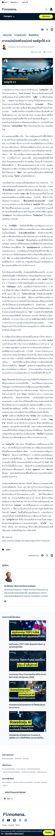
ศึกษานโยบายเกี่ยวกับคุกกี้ (14, 834)
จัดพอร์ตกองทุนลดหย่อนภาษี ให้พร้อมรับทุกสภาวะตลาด (27, 706)
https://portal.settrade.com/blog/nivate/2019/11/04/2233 (26, 540)
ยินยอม (48, 833)
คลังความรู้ (7, 35)
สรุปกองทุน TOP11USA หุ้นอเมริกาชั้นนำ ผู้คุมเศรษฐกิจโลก (27, 645)
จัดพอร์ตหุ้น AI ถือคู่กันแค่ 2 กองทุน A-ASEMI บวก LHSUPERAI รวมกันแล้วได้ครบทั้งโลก (27, 737)
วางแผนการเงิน (20, 35)
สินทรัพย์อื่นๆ (33, 35)
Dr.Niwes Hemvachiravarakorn (20, 586)
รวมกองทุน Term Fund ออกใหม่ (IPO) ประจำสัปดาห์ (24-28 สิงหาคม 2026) (27, 676)
